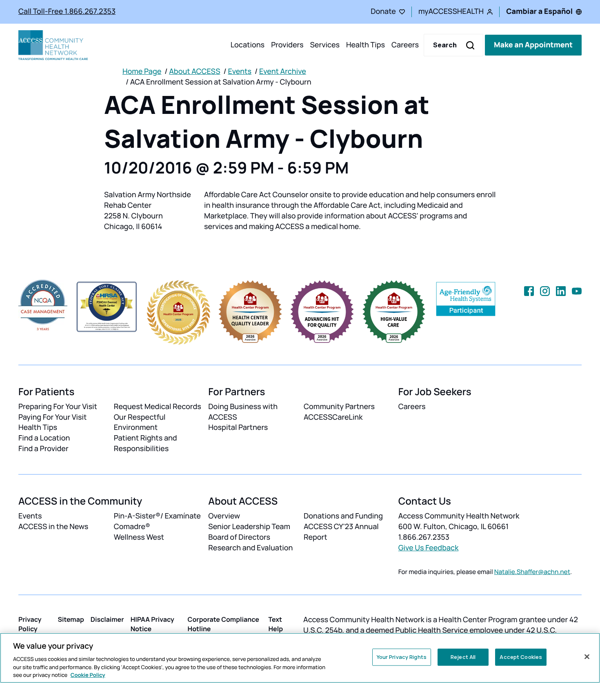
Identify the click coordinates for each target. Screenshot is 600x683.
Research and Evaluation (250, 548)
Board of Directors (239, 537)
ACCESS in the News (53, 527)
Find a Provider (43, 449)
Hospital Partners (238, 427)
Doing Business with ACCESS (243, 412)
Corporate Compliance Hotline (223, 624)
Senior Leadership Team (249, 527)
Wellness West (139, 537)
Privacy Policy (30, 624)
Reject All (463, 657)
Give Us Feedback (428, 548)
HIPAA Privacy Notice (152, 624)
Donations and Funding (343, 516)
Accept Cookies (521, 657)
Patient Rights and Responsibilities (145, 443)
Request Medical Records (157, 407)
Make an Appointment (533, 45)
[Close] (587, 657)
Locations (247, 45)
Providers (287, 45)
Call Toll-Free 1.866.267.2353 (67, 11)
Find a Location (44, 438)
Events (239, 71)
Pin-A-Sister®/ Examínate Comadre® (157, 521)
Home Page (141, 71)
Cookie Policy (88, 674)
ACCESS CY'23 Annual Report (341, 532)
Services (325, 45)
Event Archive (282, 71)
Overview (224, 516)
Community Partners (339, 407)
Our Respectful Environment (140, 422)
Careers (405, 45)
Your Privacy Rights (402, 657)
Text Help (275, 624)
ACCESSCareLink (333, 417)
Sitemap (71, 619)
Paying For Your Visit (52, 417)
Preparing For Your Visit (57, 407)
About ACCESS (194, 71)
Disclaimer (107, 619)
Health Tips (365, 45)
